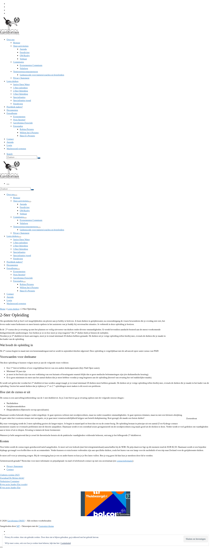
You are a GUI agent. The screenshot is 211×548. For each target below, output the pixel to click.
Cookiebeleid (65, 543)
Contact (10, 469)
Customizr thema (46, 526)
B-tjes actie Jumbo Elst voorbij (14, 484)
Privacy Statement (15, 466)
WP (18, 526)
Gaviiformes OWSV (16, 520)
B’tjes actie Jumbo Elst (10, 487)
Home (2, 309)
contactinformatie (125, 461)
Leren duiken (13, 309)
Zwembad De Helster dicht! (12, 478)
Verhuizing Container (9, 481)
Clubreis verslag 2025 (10, 475)
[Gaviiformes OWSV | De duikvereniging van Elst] (10, 34)
